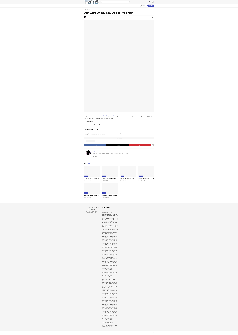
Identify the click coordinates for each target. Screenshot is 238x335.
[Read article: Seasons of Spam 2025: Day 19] (128, 171)
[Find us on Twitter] (149, 2)
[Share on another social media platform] (153, 145)
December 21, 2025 (87, 180)
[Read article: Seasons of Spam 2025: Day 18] (146, 171)
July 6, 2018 (95, 17)
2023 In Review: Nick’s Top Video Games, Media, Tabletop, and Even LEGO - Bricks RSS (110, 227)
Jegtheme (107, 332)
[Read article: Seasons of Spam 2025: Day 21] (92, 171)
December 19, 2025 (123, 180)
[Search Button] (128, 2)
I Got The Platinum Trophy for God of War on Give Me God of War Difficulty (110, 216)
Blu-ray (87, 141)
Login (144, 1)
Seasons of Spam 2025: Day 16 (109, 195)
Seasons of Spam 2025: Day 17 (91, 195)
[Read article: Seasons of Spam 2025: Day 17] (92, 188)
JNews (87, 332)
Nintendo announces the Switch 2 (111, 219)
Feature (86, 176)
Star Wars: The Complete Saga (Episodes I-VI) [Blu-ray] (106, 115)
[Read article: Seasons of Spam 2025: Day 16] (110, 188)
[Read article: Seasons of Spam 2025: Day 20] (110, 171)
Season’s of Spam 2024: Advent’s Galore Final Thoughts (109, 234)
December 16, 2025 (105, 197)
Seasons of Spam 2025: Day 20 (92, 127)
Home (85, 9)
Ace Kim (89, 17)
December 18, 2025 (142, 180)
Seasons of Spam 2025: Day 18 (146, 178)
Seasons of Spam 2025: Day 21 (92, 124)
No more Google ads (113, 237)
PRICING (143, 5)
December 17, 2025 (87, 197)
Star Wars (88, 9)
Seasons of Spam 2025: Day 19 (92, 129)
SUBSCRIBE (151, 5)
